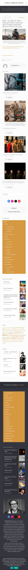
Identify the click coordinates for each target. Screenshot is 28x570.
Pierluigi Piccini (15, 65)
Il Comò (6, 236)
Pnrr (21, 335)
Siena (13, 337)
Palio (9, 335)
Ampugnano (8, 327)
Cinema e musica (10, 229)
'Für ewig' (4, 327)
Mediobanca (17, 332)
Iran (12, 330)
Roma (5, 337)
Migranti (4, 333)
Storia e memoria (10, 271)
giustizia (8, 330)
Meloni (22, 332)
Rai (2, 337)
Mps (10, 333)
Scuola (10, 337)
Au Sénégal (13, 327)
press (23, 335)
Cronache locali (10, 267)
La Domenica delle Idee (17, 330)
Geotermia (4, 330)
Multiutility (21, 333)
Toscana (10, 341)
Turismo (17, 341)
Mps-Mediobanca (15, 333)
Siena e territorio (8, 264)
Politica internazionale (9, 259)
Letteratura (9, 231)
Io (10, 330)
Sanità (7, 337)
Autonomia (18, 327)
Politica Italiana (8, 262)
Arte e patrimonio (10, 226)
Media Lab (7, 239)
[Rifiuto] (26, 563)
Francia (20, 329)
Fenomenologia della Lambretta (9, 128)
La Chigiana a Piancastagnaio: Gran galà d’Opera (12, 154)
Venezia (4, 343)
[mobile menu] (26, 3)
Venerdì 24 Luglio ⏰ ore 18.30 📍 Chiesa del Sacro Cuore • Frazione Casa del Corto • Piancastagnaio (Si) (13, 182)
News (5, 335)
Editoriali (8, 249)
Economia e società (9, 234)
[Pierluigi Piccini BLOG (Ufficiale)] (14, 3)
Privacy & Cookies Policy (14, 211)
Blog (6, 221)
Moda (7, 333)
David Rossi (9, 329)
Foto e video (9, 244)
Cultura (6, 224)
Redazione (14, 208)
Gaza (23, 329)
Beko (3, 329)
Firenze (17, 329)
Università (20, 341)
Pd (10, 335)
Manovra (12, 332)
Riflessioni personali (11, 254)
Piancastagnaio (8, 257)
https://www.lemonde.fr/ (8, 55)
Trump (14, 341)
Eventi (8, 269)
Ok (11, 567)
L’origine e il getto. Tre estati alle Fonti (10, 92)
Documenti (9, 241)
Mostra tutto (22, 17)
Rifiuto (16, 567)
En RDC (14, 329)
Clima (6, 329)
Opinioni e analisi (8, 247)
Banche (23, 327)
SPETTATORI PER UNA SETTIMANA (12, 337)
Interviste (9, 252)
